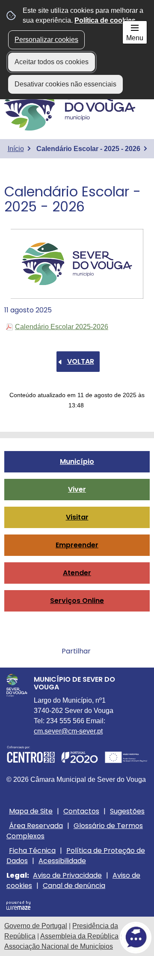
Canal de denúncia (74, 886)
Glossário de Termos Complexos (74, 831)
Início (16, 148)
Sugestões (127, 811)
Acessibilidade (62, 861)
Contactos (81, 811)
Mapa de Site (31, 811)
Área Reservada (36, 826)
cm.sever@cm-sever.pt (68, 731)
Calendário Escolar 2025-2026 (61, 326)
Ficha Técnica (32, 850)
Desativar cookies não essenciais (65, 84)
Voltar (80, 361)
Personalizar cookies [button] (46, 39)
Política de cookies (105, 20)
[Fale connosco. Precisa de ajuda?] (77, 937)
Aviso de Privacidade (67, 875)
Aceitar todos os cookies (52, 61)
